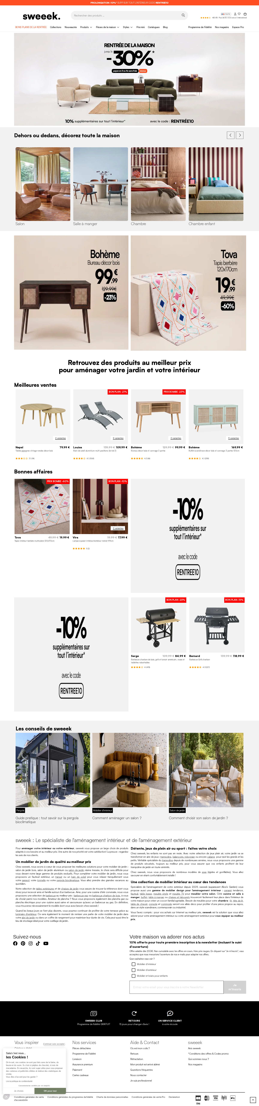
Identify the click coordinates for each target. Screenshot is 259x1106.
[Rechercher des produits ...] (183, 15)
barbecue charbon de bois (106, 895)
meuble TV (178, 893)
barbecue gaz (81, 895)
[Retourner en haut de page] (253, 1100)
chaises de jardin (70, 888)
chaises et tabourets (179, 897)
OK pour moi (50, 1091)
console (153, 904)
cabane (211, 856)
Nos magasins (222, 27)
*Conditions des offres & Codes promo (208, 1053)
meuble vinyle (160, 893)
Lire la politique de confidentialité (19, 1081)
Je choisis (18, 1091)
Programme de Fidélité (200, 27)
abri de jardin (28, 917)
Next (239, 135)
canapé (228, 890)
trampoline (165, 856)
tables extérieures (45, 888)
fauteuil (134, 893)
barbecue (51, 895)
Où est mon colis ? (140, 1048)
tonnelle (41, 880)
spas (204, 872)
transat (58, 876)
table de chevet (139, 904)
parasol (25, 880)
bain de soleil (78, 876)
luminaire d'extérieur (26, 914)
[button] (6, 1096)
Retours (134, 1053)
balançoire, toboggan (184, 856)
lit (231, 900)
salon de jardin (76, 870)
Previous (230, 135)
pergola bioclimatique (68, 880)
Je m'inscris (235, 987)
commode (166, 904)
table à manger (156, 897)
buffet (144, 897)
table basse (146, 893)
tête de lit (238, 900)
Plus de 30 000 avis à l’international (233, 17)
